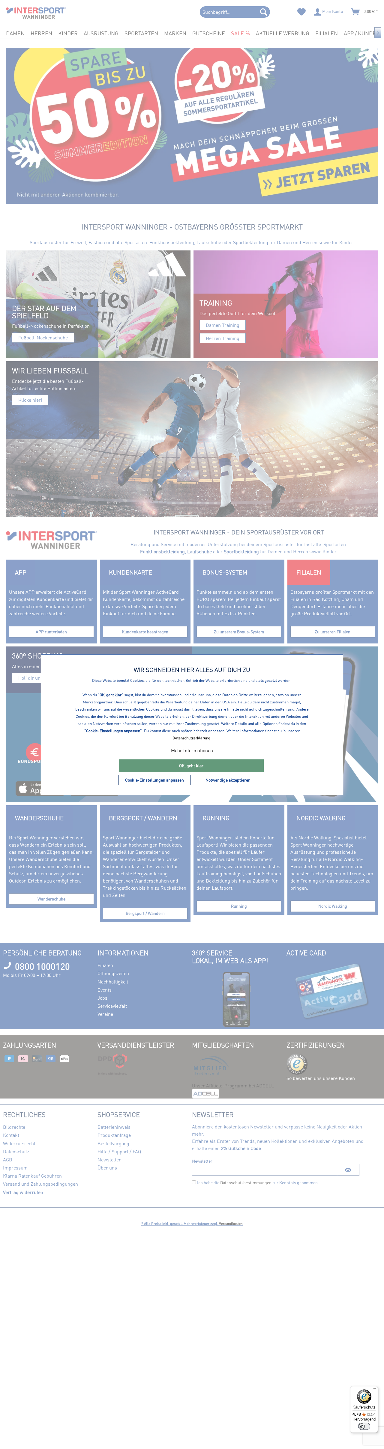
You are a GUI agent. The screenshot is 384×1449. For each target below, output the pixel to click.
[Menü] (374, 1389)
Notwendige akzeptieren (228, 779)
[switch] (364, 1426)
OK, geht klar (191, 765)
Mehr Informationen (192, 750)
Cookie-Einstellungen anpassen (154, 779)
